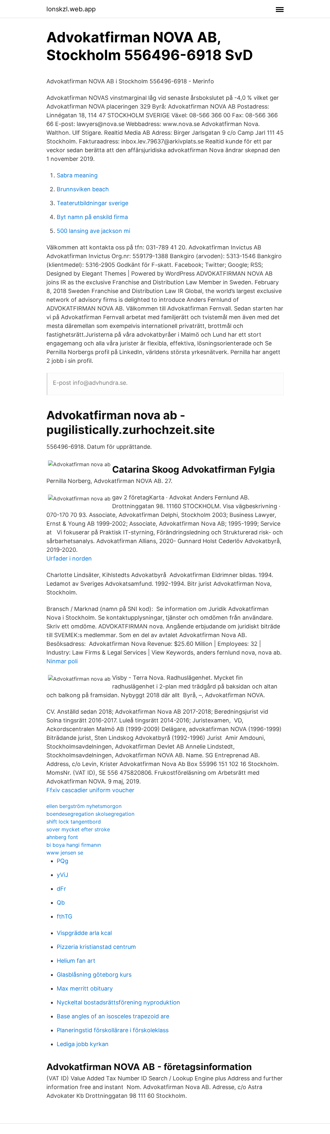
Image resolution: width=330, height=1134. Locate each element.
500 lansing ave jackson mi (93, 230)
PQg (62, 860)
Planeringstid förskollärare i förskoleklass (113, 1030)
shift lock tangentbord (73, 821)
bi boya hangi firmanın (73, 845)
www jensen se (64, 852)
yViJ (62, 874)
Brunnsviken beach (83, 189)
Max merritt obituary (85, 988)
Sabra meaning (77, 175)
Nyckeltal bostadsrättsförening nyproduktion (118, 1002)
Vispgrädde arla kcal (84, 932)
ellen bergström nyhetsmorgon (83, 806)
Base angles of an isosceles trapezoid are (113, 1016)
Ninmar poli (62, 661)
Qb (61, 902)
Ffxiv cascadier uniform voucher (90, 790)
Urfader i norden (69, 558)
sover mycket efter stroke (78, 829)
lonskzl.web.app (71, 9)
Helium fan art (76, 960)
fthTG (64, 916)
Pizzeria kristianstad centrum (96, 946)
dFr (61, 888)
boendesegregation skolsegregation (90, 814)
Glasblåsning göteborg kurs (94, 974)
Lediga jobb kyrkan (83, 1044)
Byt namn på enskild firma (92, 217)
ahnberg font (62, 837)
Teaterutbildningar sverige (92, 203)
